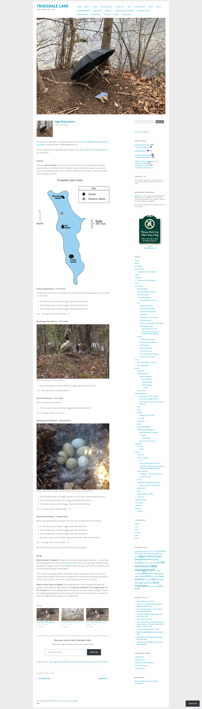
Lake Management (83, 11)
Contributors (82, 14)
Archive (137, 524)
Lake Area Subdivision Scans (146, 292)
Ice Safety (140, 418)
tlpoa (155, 582)
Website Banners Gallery (145, 494)
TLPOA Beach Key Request (148, 342)
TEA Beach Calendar (146, 306)
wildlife (160, 586)
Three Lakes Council (141, 665)
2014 (163, 551)
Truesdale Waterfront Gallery (147, 272)
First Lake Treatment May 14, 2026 (148, 629)
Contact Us (119, 7)
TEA (138, 303)
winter (137, 589)
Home (79, 7)
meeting (158, 570)
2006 (143, 551)
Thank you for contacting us (146, 280)
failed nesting (67, 563)
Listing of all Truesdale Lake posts (146, 161)
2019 (145, 554)
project (161, 574)
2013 (159, 551)
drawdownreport (149, 563)
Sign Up (116, 14)
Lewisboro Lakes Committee (144, 663)
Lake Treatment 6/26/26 (144, 619)
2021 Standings (147, 379)
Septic (139, 424)
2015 (137, 553)
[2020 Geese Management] (48, 614)
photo (137, 538)
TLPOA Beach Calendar (147, 339)
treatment (141, 586)
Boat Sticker (141, 371)
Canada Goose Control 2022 (71, 622)
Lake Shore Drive (142, 295)
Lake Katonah (139, 657)
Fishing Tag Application (142, 147)
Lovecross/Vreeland (143, 297)
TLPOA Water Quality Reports (149, 354)
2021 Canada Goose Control (96, 622)
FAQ (140, 460)
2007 (147, 551)
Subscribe (94, 652)
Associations (139, 7)
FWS (72, 662)
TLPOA (139, 337)
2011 (154, 551)
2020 (149, 554)
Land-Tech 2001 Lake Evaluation (150, 485)
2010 (150, 551)
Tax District (140, 497)
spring (153, 576)
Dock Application (142, 365)
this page (102, 150)
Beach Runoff (141, 488)
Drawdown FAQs (145, 477)
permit (98, 662)
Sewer (139, 479)
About (86, 7)
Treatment (142, 435)
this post (91, 150)
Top (38, 703)
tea (153, 579)
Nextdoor (138, 196)
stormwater (160, 576)
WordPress (54, 701)
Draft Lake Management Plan (149, 399)
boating (156, 560)
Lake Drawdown (142, 471)
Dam (138, 407)
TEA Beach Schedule (142, 163)
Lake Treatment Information (148, 432)
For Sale (139, 446)
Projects (108, 11)
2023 (157, 554)
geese (76, 662)
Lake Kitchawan (140, 660)
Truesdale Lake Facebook (124, 11)
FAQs (129, 7)
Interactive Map (142, 289)
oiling (93, 662)
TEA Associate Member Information (151, 323)
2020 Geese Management (46, 622)
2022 (153, 554)
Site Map (107, 14)
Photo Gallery (106, 7)
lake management (85, 662)
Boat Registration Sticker (143, 145)
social (147, 576)
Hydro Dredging (142, 458)
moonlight (138, 574)
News (46, 662)
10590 (141, 449)
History (137, 263)
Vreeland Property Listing (147, 300)
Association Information (143, 168)
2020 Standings (147, 385)
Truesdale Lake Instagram (143, 157)
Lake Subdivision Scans (149, 329)
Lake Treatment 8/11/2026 (145, 601)
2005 (140, 551)
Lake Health (141, 421)
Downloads (96, 14)
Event (136, 530)
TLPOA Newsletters (145, 348)
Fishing (139, 412)
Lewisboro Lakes (143, 11)
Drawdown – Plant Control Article (150, 474)
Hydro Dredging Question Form (149, 463)
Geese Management (143, 427)
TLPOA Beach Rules (145, 351)
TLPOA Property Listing (147, 357)
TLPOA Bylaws (144, 345)
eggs (54, 662)
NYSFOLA (151, 574)
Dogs (139, 409)
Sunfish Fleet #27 (140, 151)
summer (140, 579)
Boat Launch (141, 390)
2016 (141, 554)
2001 (145, 388)
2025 (136, 557)
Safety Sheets (146, 438)
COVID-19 (140, 455)
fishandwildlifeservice (64, 662)
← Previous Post (43, 678)
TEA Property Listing (146, 326)
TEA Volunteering (145, 320)
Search (95, 7)
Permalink (104, 662)
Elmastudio (74, 701)
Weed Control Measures (147, 441)
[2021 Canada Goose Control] (97, 614)
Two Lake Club (140, 668)
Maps (139, 491)
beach (149, 559)
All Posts (140, 511)
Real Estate (98, 11)
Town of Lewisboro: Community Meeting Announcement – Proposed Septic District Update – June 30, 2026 (150, 624)
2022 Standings (147, 382)
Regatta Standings (145, 376)
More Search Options (142, 132)
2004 (136, 551)
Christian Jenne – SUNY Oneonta (147, 396)
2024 (161, 554)
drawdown (139, 563)
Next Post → (104, 678)
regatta (137, 576)
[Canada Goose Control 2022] (72, 614)
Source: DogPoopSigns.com (150, 247)
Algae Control (146, 556)
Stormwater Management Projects (148, 482)
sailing (142, 576)
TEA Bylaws (143, 314)
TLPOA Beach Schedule (143, 165)
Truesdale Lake (53, 6)
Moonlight (126, 14)
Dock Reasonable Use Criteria (147, 362)
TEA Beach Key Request (147, 309)
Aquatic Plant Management (146, 430)
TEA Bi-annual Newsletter (147, 312)
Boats (158, 7)
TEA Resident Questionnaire (148, 317)
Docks (150, 7)
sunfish (148, 580)
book (136, 527)
